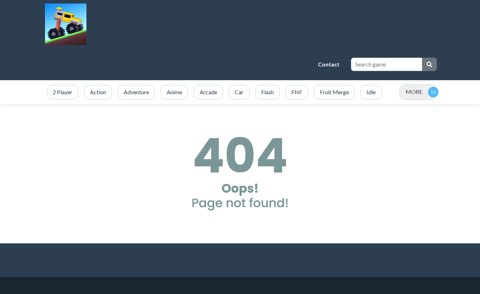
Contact (328, 64)
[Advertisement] (185, 64)
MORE (414, 91)
